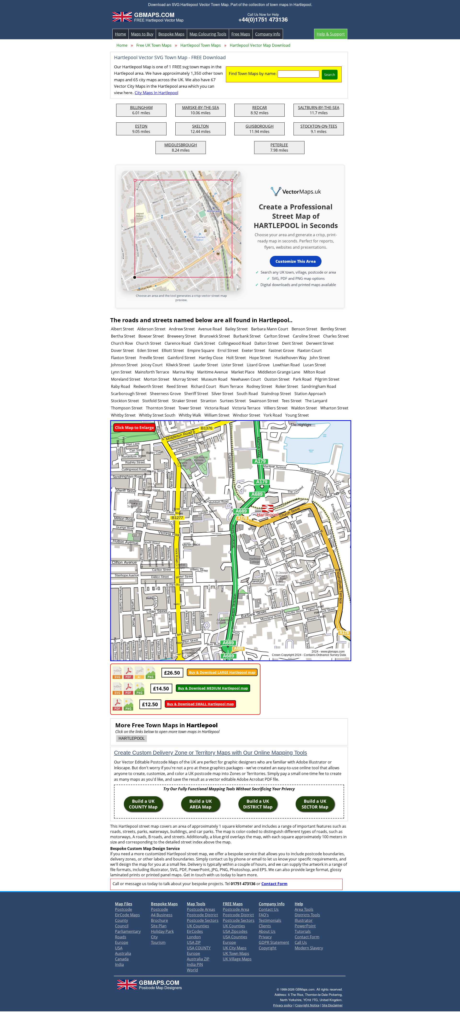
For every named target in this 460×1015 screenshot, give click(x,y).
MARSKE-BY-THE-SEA (200, 107)
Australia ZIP (198, 959)
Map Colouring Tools (208, 34)
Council (121, 926)
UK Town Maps (236, 953)
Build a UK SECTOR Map (315, 804)
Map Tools (196, 904)
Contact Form (274, 883)
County (121, 920)
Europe (121, 942)
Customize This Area (296, 261)
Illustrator (304, 920)
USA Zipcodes (235, 931)
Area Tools (304, 909)
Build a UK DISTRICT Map (257, 804)
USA (118, 948)
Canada (122, 959)
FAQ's (264, 915)
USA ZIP (194, 942)
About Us (267, 931)
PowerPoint (305, 926)
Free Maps (240, 34)
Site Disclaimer (332, 1005)
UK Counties (198, 926)
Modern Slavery (309, 948)
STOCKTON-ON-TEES (318, 126)
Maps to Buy (142, 34)
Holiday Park (162, 931)
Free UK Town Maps (154, 45)
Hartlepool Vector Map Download (260, 45)
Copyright (267, 948)
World (192, 970)
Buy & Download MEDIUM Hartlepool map (213, 688)
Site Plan (159, 926)
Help (299, 904)
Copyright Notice (307, 1005)
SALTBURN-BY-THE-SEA (318, 107)
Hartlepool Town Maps (200, 45)
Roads (120, 937)
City (154, 937)
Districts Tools (307, 915)
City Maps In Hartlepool (156, 92)
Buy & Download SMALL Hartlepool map (200, 704)
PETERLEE (279, 145)
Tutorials (303, 931)
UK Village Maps (237, 959)
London (194, 937)
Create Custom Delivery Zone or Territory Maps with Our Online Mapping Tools (210, 753)
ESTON (141, 126)
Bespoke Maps (171, 34)
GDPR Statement (274, 942)
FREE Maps (233, 904)
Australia (123, 953)
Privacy (265, 937)
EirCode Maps (127, 915)
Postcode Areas (201, 909)
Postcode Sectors (202, 920)
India (119, 964)
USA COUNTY (199, 948)
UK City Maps (235, 948)
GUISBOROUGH (260, 126)
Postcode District (202, 915)
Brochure (159, 920)
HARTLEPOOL (132, 738)
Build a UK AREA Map (200, 804)
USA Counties (235, 937)
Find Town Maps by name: (253, 73)
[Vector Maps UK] (295, 191)
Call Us (301, 942)
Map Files (123, 904)
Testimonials (270, 920)
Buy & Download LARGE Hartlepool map (222, 672)
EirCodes (195, 931)
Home (120, 34)
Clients (265, 926)
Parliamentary (128, 931)
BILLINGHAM (141, 107)
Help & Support (331, 34)
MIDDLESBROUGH (180, 145)
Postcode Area (236, 909)
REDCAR (259, 107)
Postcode (123, 909)
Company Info (267, 34)
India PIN (195, 964)
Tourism (158, 942)
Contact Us (269, 909)
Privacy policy (283, 1005)
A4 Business (161, 915)
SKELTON (200, 126)
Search (329, 74)
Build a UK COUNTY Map (143, 804)
